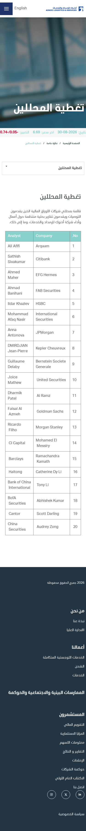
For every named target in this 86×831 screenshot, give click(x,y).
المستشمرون (71, 715)
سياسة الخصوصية (71, 814)
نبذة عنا (78, 621)
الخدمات (78, 676)
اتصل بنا (78, 787)
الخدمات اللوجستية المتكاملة (63, 658)
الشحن (79, 667)
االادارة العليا (75, 630)
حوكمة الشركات (72, 770)
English (20, 9)
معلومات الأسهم (72, 743)
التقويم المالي (74, 725)
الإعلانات (78, 761)
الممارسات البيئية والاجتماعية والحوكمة (46, 693)
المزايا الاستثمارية (72, 734)
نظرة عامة (52, 143)
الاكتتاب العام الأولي (69, 778)
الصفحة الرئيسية (71, 143)
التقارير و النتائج (73, 752)
